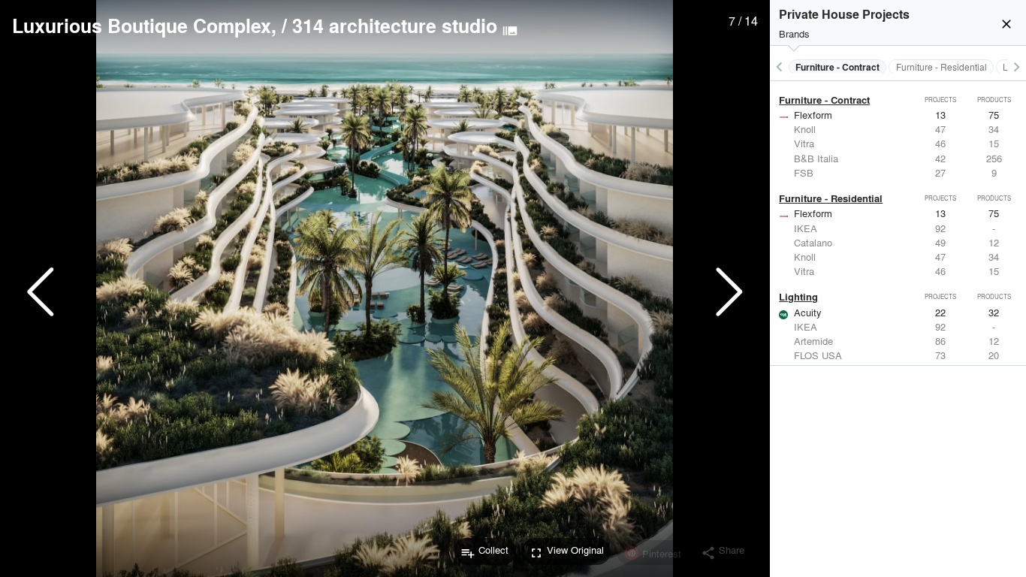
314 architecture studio (394, 25)
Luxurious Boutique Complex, (144, 25)
